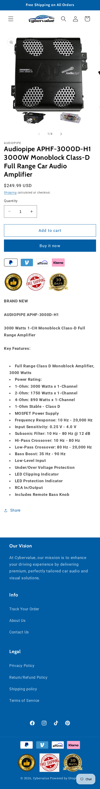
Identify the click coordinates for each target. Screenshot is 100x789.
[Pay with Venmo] (26, 263)
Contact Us (19, 632)
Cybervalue (41, 778)
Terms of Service (24, 700)
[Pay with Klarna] (58, 263)
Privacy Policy (22, 665)
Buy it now (50, 245)
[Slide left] (39, 134)
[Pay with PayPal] (11, 263)
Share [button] (15, 510)
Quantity (11, 201)
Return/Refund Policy (28, 677)
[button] (11, 19)
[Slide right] (61, 134)
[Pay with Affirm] (42, 263)
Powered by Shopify (65, 778)
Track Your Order (24, 609)
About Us (17, 620)
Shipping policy (23, 689)
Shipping (10, 192)
